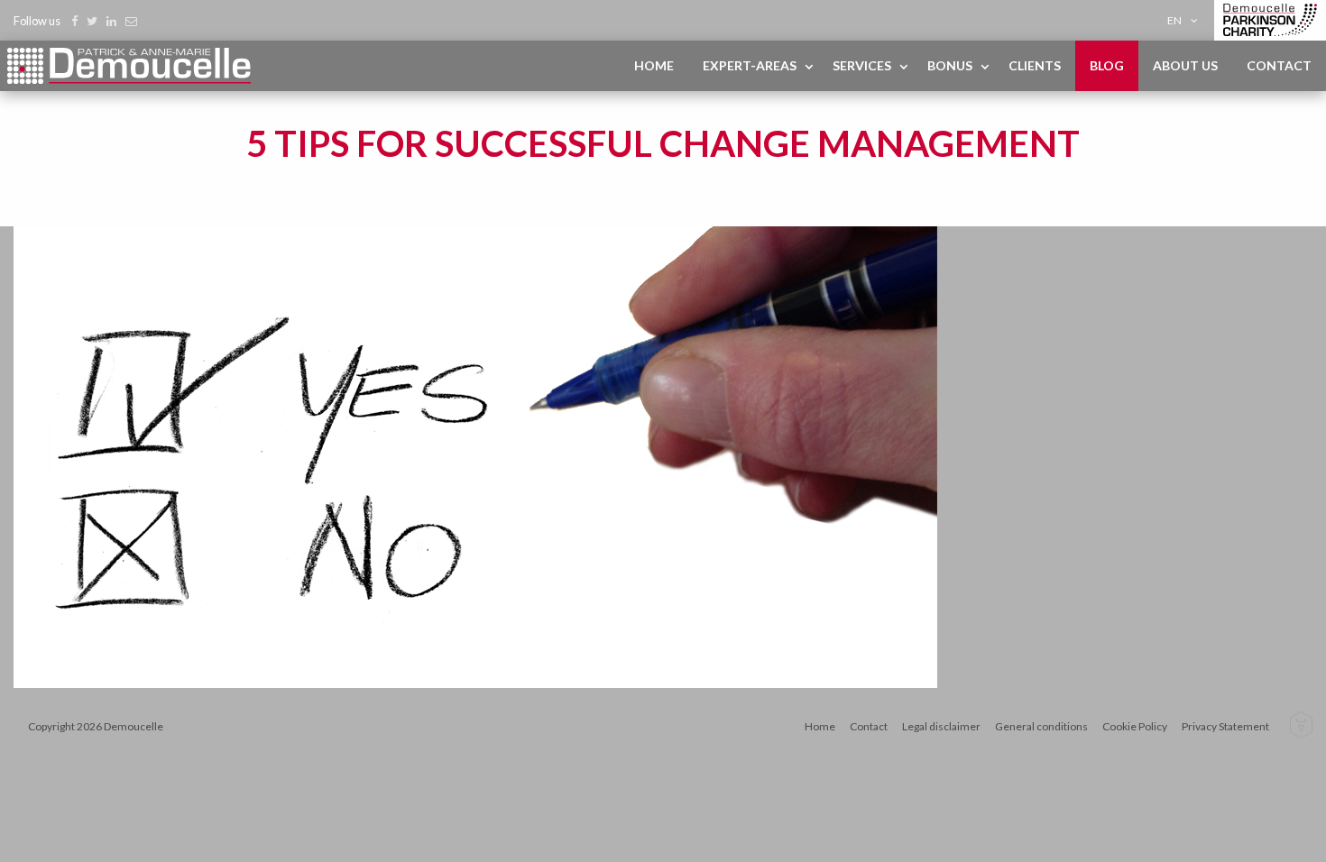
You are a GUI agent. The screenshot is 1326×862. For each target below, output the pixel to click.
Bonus (949, 65)
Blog (1107, 65)
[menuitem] (1186, 20)
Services (862, 65)
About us (1185, 65)
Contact (1279, 65)
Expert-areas (750, 65)
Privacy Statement (1225, 726)
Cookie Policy (1134, 726)
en (1174, 20)
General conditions (1041, 726)
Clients (1034, 65)
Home (654, 65)
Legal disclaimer (941, 726)
